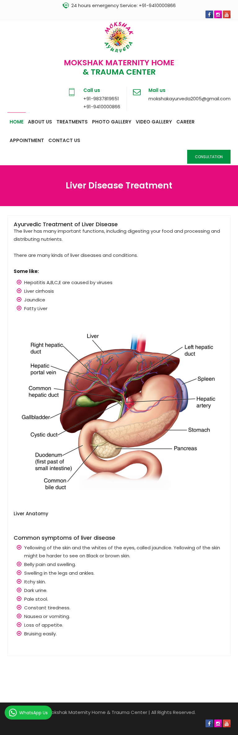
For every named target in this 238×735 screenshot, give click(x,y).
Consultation (209, 156)
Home (17, 122)
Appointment (27, 140)
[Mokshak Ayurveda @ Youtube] (227, 14)
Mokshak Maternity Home (119, 62)
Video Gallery (154, 122)
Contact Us (64, 140)
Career (185, 122)
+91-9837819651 (101, 98)
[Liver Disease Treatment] (119, 415)
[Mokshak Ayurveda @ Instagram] (218, 14)
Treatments (72, 122)
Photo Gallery (111, 122)
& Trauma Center (119, 72)
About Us (40, 122)
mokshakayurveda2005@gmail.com (189, 98)
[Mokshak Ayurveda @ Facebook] (209, 14)
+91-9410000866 (157, 5)
